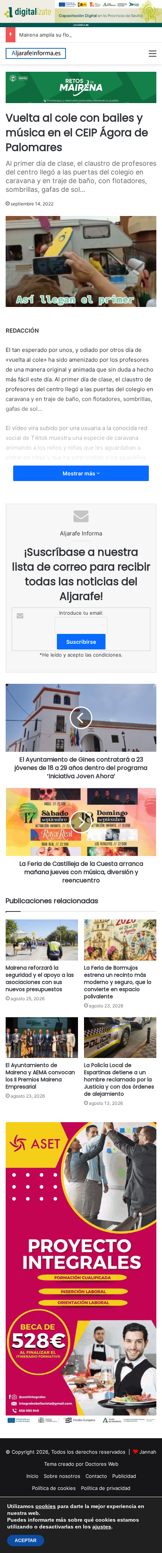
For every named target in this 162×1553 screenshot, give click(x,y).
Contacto (96, 1476)
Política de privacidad (105, 1488)
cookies (45, 1506)
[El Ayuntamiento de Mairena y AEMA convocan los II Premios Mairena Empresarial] (42, 1037)
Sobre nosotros (62, 1476)
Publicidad (124, 1476)
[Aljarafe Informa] (36, 53)
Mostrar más (79, 473)
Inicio (32, 1476)
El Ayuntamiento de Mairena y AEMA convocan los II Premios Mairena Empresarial (40, 1075)
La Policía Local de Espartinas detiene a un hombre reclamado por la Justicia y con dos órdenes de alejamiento (119, 1079)
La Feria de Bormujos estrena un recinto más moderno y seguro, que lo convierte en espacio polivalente (117, 982)
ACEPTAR (26, 1540)
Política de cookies (54, 1488)
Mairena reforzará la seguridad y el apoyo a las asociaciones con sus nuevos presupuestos (40, 978)
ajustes (101, 1527)
